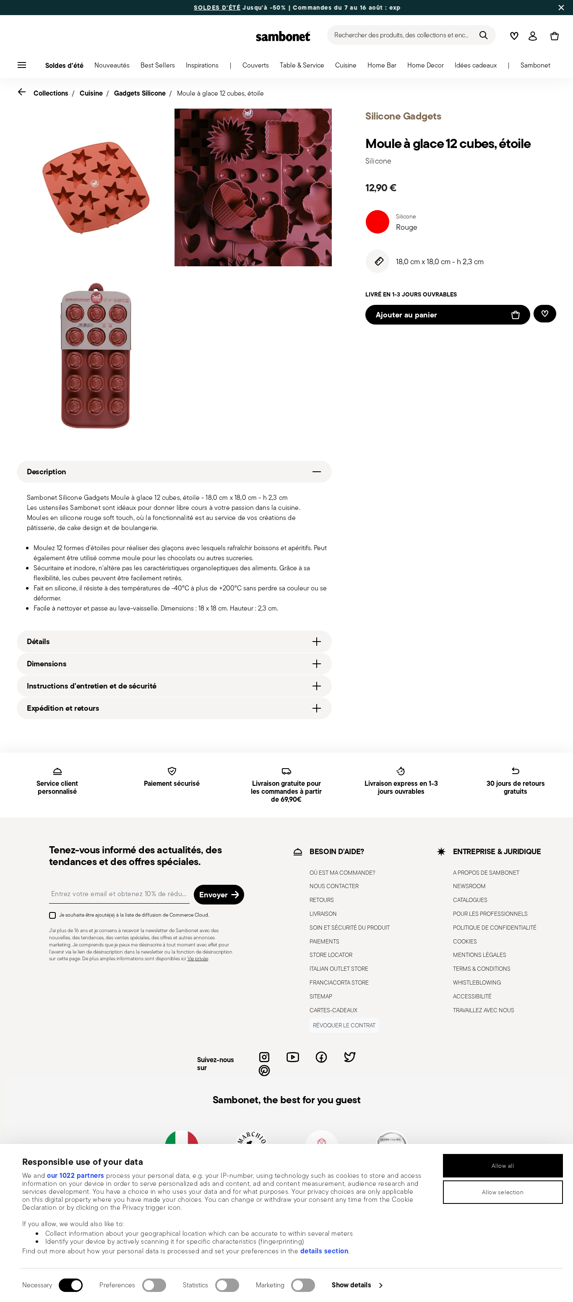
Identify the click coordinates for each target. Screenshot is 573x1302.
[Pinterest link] (264, 1070)
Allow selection (503, 1192)
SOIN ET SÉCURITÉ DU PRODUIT (350, 927)
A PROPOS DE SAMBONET (486, 872)
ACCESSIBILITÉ (472, 996)
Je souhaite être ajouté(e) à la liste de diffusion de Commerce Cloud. (134, 914)
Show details (351, 1285)
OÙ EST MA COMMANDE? (342, 872)
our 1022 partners (75, 1175)
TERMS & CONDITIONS (481, 968)
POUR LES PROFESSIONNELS (490, 914)
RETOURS (322, 900)
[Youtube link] (293, 1057)
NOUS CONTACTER (334, 886)
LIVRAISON (323, 914)
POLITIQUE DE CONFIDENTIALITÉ (495, 927)
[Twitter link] (350, 1057)
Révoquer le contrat (344, 1025)
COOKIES (465, 941)
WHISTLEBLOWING (477, 982)
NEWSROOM (469, 886)
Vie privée (198, 958)
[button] (112, 67)
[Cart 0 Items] (553, 36)
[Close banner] (561, 8)
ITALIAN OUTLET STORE (339, 968)
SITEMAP (321, 996)
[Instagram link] (264, 1057)
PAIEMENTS (324, 941)
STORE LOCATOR (331, 955)
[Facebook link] (321, 1057)
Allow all (503, 1166)
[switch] (154, 1285)
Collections (51, 93)
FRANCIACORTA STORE (339, 982)
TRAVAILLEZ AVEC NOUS (483, 1010)
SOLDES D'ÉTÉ (189, 7)
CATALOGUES (470, 900)
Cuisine (91, 93)
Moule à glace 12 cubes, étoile (220, 93)
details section (324, 1251)
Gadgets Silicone (140, 93)
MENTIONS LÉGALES (479, 955)
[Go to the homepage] (283, 36)
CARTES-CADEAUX (333, 1010)
